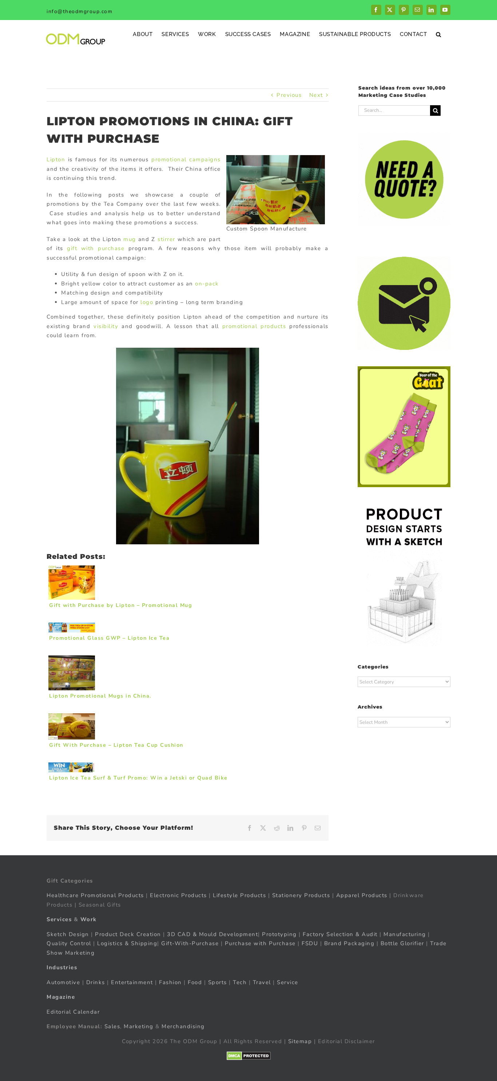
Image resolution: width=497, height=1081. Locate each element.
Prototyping (279, 934)
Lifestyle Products (239, 895)
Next (316, 95)
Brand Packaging (349, 943)
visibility (106, 326)
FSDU (310, 943)
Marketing (139, 1026)
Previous (289, 95)
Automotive (63, 982)
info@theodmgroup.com (79, 11)
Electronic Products (178, 895)
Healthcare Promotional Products (95, 895)
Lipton (56, 159)
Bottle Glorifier (401, 943)
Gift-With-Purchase (190, 943)
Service (288, 982)
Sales (112, 1026)
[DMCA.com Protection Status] (249, 1056)
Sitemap (300, 1041)
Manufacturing (404, 934)
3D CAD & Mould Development (212, 934)
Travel (262, 982)
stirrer (166, 239)
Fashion (170, 982)
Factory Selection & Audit (340, 934)
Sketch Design (68, 934)
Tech (240, 982)
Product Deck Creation (128, 934)
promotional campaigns (186, 159)
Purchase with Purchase (260, 943)
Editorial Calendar (73, 1011)
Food (195, 982)
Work (88, 919)
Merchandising (183, 1026)
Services (59, 919)
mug (129, 239)
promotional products (254, 326)
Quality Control (69, 943)
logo (146, 302)
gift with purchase (95, 248)
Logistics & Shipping (127, 943)
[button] (438, 34)
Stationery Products (301, 895)
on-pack (207, 283)
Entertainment (132, 982)
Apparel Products (361, 895)
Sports (217, 982)
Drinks (95, 982)
